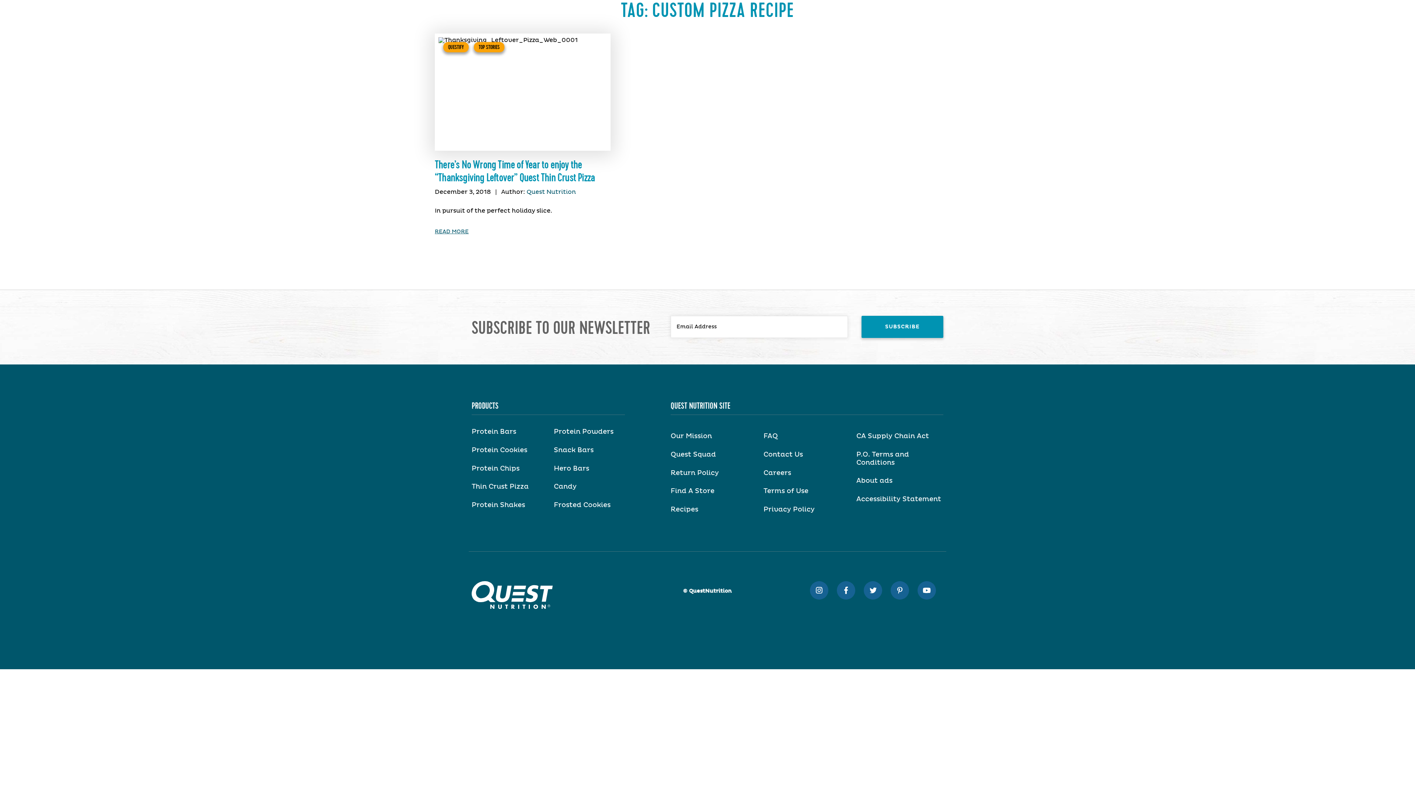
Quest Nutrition (551, 192)
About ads (874, 481)
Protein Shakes (498, 505)
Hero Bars (571, 468)
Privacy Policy (789, 509)
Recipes (684, 509)
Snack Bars (574, 450)
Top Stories (489, 47)
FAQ (771, 436)
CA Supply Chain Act (892, 436)
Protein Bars (494, 432)
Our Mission (691, 436)
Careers (777, 473)
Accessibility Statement (898, 499)
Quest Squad (693, 454)
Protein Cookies (499, 450)
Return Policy (695, 473)
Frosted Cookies (582, 505)
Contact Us (783, 454)
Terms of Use (786, 491)
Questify (456, 47)
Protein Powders (584, 432)
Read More (452, 231)
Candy (565, 486)
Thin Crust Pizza (500, 486)
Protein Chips (496, 468)
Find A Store (693, 491)
